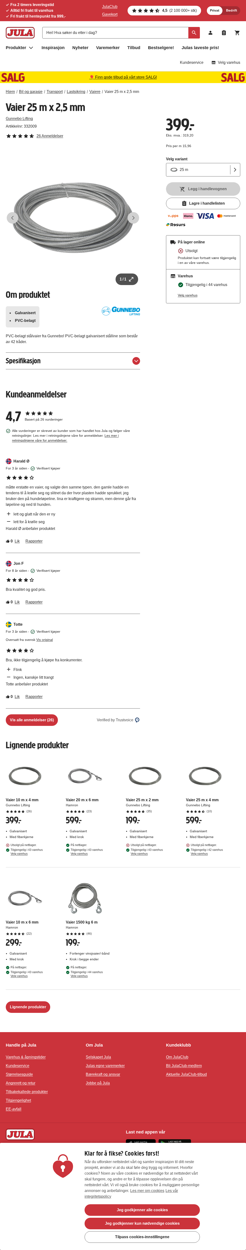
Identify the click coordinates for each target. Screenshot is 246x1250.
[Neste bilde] (133, 218)
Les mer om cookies (147, 1191)
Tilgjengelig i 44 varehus (87, 974)
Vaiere (94, 92)
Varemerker (108, 47)
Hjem (10, 92)
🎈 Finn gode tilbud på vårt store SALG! (123, 77)
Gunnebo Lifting (19, 119)
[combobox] (121, 33)
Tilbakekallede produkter (27, 1092)
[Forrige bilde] (12, 218)
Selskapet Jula (98, 1057)
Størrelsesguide (19, 1074)
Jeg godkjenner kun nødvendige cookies (142, 1223)
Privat (214, 10)
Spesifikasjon (23, 360)
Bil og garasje (31, 92)
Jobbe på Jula (98, 1083)
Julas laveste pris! (200, 47)
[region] (123, 1196)
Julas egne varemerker (105, 1066)
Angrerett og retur (20, 1083)
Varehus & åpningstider (26, 1057)
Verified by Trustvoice (115, 720)
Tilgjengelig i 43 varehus (27, 851)
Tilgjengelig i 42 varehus (207, 851)
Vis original (44, 640)
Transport (55, 92)
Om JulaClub (177, 1057)
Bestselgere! (161, 47)
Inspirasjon (53, 47)
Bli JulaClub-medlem (184, 1066)
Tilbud (133, 47)
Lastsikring (76, 92)
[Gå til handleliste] (224, 33)
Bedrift (231, 10)
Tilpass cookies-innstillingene (142, 1237)
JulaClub (109, 7)
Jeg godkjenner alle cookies (142, 1210)
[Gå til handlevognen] (237, 33)
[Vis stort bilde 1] (73, 217)
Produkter (16, 47)
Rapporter (34, 541)
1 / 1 (123, 279)
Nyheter (80, 47)
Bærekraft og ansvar (103, 1074)
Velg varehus (229, 62)
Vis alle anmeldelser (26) (32, 720)
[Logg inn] (210, 33)
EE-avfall (13, 1109)
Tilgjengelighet (18, 1100)
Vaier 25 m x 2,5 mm (122, 92)
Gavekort (109, 14)
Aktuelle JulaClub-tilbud (186, 1074)
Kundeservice (191, 62)
